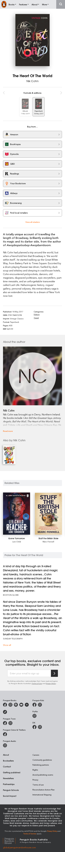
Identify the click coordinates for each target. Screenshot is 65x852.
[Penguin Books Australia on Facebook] (5, 705)
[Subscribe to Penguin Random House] (54, 673)
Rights (35, 769)
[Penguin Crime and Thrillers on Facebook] (5, 734)
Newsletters (8, 778)
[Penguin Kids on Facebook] (34, 705)
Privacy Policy (51, 683)
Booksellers (8, 760)
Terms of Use (37, 683)
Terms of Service (29, 833)
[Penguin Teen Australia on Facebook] (5, 723)
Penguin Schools (11, 790)
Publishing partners (40, 764)
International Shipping (41, 794)
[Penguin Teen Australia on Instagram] (10, 723)
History (37, 314)
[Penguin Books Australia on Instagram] (10, 705)
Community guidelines (42, 759)
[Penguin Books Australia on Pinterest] (16, 705)
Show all (7, 645)
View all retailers (32, 221)
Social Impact (9, 796)
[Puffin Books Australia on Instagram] (34, 716)
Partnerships (9, 784)
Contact (7, 766)
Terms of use (38, 784)
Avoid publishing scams (42, 774)
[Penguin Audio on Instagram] (5, 745)
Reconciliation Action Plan (43, 789)
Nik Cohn (32, 81)
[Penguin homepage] (4, 4)
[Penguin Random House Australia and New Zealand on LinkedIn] (27, 705)
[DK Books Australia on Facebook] (34, 727)
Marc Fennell (48, 541)
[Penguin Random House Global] (11, 840)
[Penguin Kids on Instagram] (40, 705)
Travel (36, 317)
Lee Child (16, 541)
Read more (8, 431)
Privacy (35, 779)
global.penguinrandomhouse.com (19, 847)
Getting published (11, 772)
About (6, 755)
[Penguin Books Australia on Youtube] (21, 705)
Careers (35, 755)
